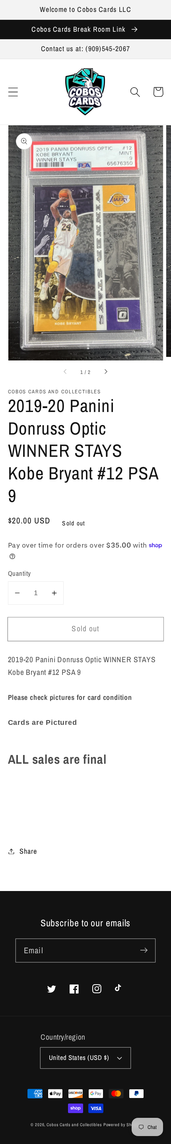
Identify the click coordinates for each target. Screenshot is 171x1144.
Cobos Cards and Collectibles (74, 1124)
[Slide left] (65, 372)
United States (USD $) (79, 1057)
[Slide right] (105, 372)
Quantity (19, 573)
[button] (13, 91)
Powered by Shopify (121, 1124)
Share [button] (28, 851)
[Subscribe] (143, 950)
